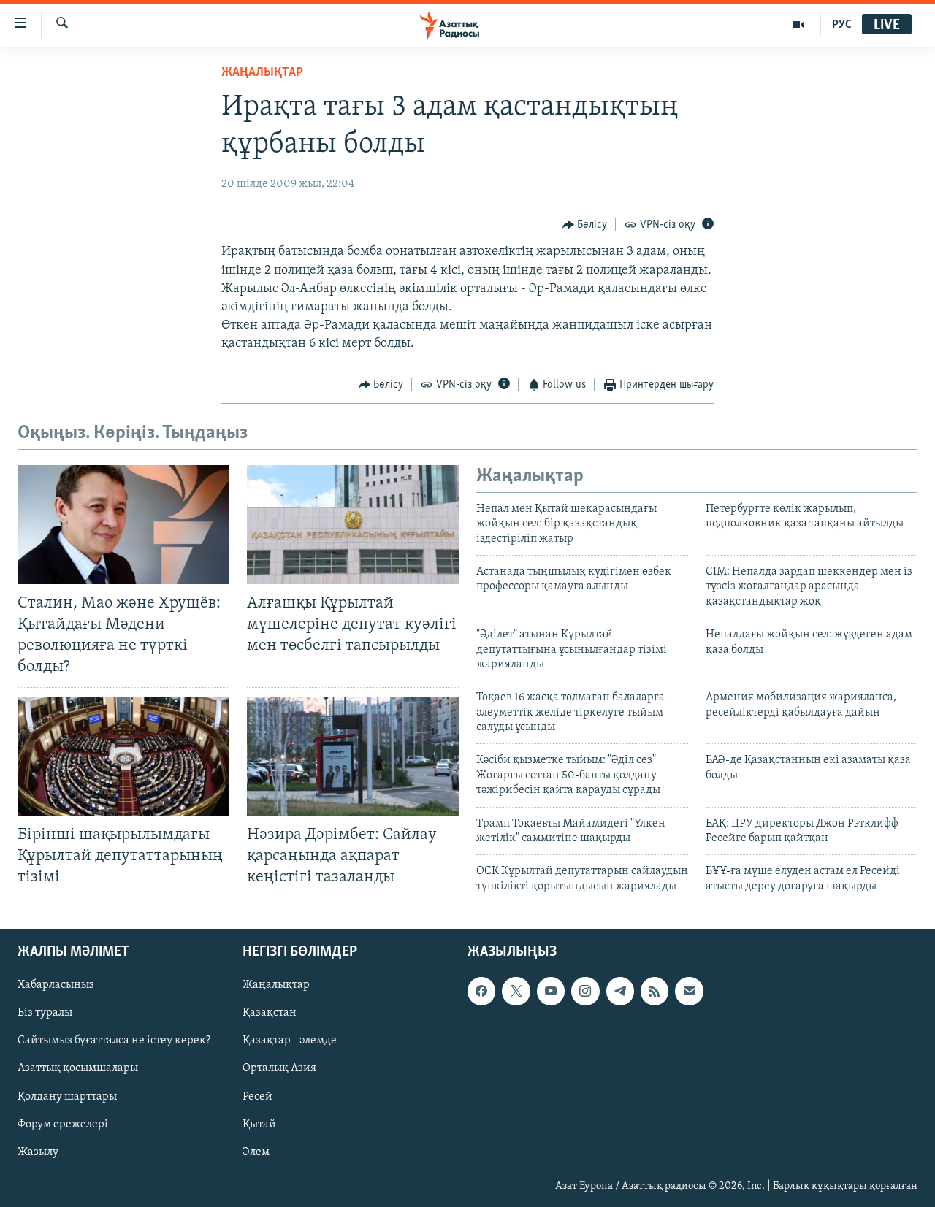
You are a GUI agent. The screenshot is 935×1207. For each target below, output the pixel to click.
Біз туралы (45, 1013)
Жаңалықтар (276, 986)
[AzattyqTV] (798, 25)
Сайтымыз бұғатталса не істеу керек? (114, 1041)
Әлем (256, 1152)
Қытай (259, 1124)
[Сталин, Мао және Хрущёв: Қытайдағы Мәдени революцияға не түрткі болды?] (123, 524)
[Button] (585, 224)
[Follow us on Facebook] (481, 991)
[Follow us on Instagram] (585, 991)
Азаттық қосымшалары (78, 1069)
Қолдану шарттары (67, 1097)
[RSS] (654, 991)
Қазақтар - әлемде (290, 1041)
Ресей (257, 1097)
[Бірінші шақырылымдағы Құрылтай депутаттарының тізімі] (123, 756)
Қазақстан (270, 1013)
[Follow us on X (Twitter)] (516, 991)
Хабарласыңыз (56, 986)
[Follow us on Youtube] (551, 991)
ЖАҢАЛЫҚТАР (262, 73)
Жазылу (38, 1152)
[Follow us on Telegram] (620, 991)
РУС (842, 25)
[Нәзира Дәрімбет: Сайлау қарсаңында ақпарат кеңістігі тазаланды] (353, 756)
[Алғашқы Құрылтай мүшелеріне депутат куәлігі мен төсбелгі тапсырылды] (353, 524)
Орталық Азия (279, 1069)
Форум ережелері (63, 1124)
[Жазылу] (689, 991)
